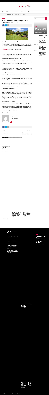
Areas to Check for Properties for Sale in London (8, 133)
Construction (30, 11)
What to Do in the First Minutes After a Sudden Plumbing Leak (43, 36)
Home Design (23, 11)
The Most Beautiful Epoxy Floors (30, 304)
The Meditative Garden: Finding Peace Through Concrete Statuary (27, 214)
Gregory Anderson (5, 22)
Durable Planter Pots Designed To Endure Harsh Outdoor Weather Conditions (6, 148)
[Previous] (34, 57)
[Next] (36, 57)
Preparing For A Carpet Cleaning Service (30, 383)
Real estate (8, 11)
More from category (18, 137)
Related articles (4, 137)
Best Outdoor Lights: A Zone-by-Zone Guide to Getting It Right (12, 231)
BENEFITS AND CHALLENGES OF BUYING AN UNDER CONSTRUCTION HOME (23, 384)
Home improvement (15, 11)
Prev (3, 218)
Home (3, 11)
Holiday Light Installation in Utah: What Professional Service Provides (42, 48)
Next (6, 218)
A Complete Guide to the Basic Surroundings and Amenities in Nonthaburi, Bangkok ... (26, 133)
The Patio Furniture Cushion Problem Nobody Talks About (42, 53)
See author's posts (15, 118)
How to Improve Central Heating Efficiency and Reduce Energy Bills (42, 42)
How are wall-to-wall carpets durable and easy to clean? (23, 305)
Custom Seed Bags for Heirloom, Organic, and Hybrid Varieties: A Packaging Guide (16, 214)
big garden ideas (5, 49)
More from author (11, 137)
